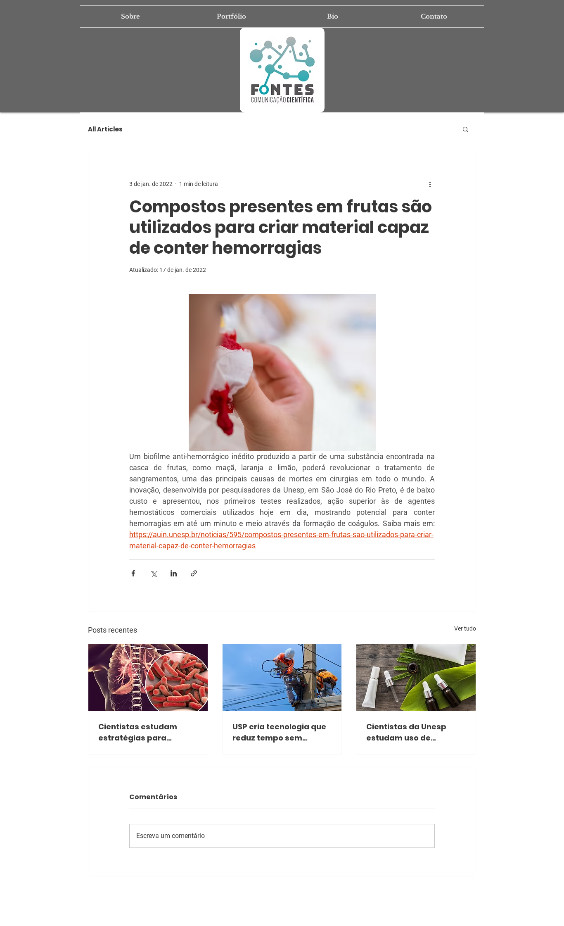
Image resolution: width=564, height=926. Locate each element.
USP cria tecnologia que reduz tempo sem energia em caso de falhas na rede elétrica (279, 732)
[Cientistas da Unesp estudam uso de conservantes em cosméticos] (416, 677)
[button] (465, 129)
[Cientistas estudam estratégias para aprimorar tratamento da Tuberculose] (148, 677)
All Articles (105, 129)
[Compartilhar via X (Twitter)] (153, 573)
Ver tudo (465, 628)
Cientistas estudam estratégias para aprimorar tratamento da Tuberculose (142, 732)
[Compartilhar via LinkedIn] (174, 573)
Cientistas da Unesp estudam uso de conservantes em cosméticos (406, 732)
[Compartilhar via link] (194, 573)
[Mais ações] (430, 184)
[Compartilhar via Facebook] (133, 573)
